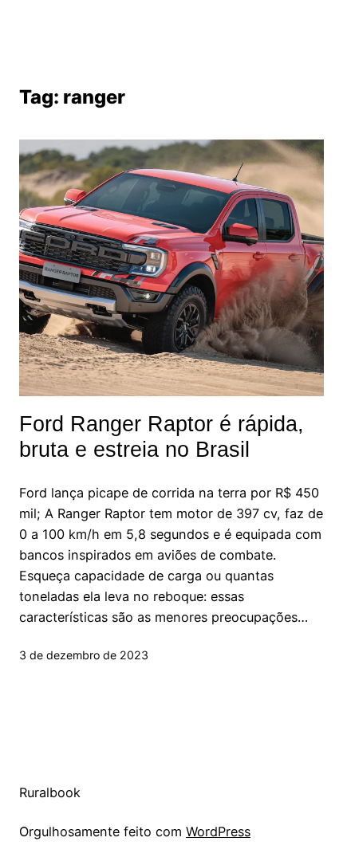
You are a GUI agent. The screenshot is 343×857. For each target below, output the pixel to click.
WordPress (218, 831)
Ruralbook (50, 792)
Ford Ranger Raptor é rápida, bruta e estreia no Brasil (161, 437)
